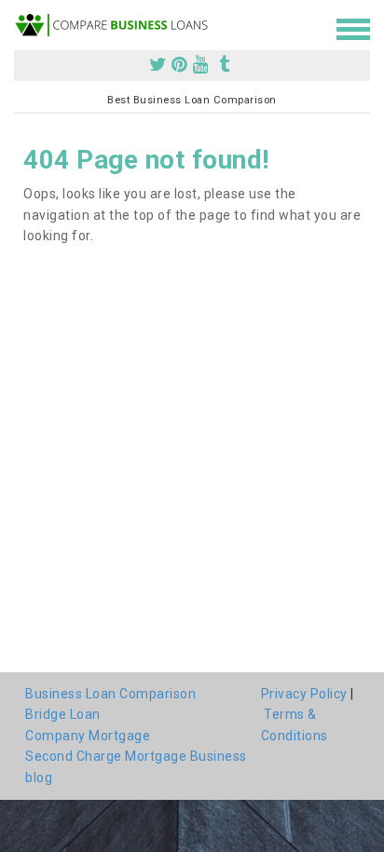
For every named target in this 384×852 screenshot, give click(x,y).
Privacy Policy (304, 693)
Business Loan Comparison (110, 693)
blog (38, 777)
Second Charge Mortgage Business (136, 756)
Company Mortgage (87, 735)
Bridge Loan (63, 714)
